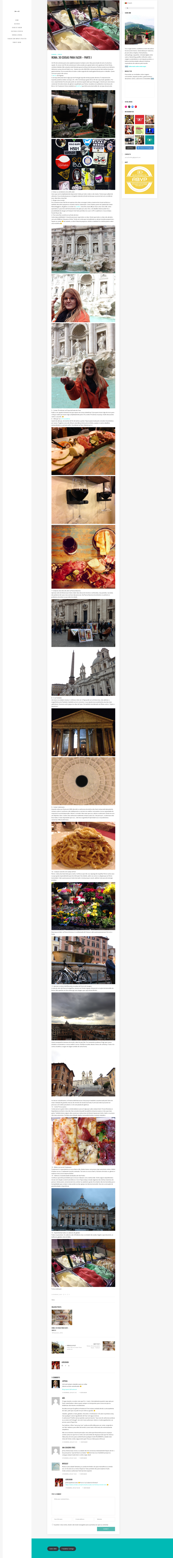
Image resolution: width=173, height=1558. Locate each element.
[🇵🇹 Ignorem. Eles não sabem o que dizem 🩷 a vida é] (149, 119)
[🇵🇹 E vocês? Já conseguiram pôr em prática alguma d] (149, 139)
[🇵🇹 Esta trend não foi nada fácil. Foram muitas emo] (129, 129)
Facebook (74, 1389)
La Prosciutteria (65, 419)
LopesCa (64, 1381)
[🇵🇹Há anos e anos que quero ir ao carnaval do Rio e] (129, 119)
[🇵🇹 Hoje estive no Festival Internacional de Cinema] (139, 129)
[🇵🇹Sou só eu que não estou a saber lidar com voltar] (139, 139)
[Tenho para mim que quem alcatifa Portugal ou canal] (149, 129)
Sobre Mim (53, 1549)
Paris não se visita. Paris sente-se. (74, 1348)
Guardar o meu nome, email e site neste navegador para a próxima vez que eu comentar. (81, 1525)
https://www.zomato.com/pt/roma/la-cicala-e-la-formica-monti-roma (86, 1485)
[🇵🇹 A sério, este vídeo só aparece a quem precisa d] (129, 139)
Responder (83, 1392)
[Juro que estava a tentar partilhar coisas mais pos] (139, 119)
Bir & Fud (78, 86)
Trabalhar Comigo (68, 1549)
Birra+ (54, 75)
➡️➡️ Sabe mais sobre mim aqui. (135, 66)
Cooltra (78, 206)
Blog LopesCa (66, 1389)
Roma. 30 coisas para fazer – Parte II (93, 1347)
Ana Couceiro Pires (68, 1447)
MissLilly (65, 1463)
